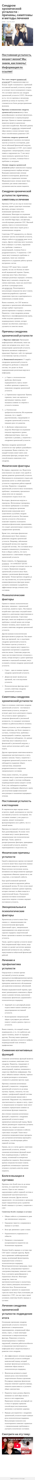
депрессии (8, 288)
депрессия (15, 128)
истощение (19, 239)
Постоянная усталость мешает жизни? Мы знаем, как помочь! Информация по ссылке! (17, 63)
